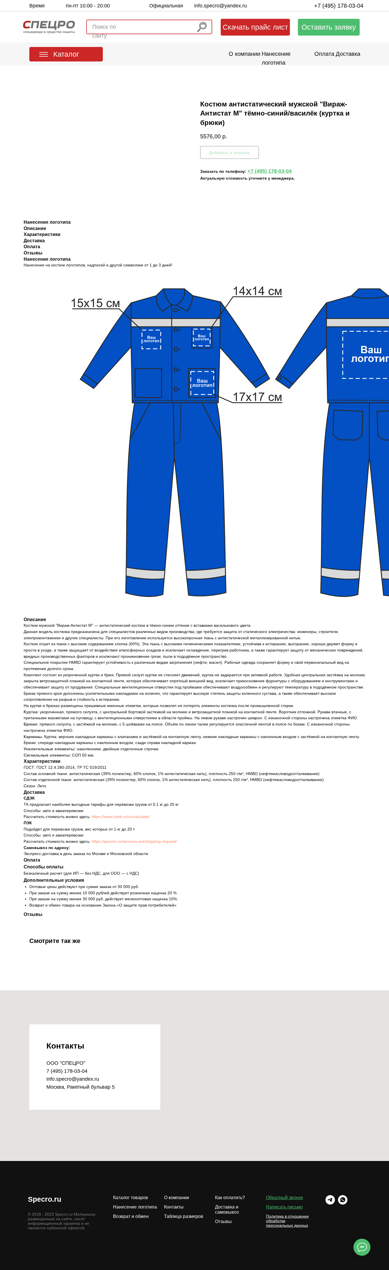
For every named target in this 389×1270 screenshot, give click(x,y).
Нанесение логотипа (135, 1207)
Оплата (324, 54)
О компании (244, 54)
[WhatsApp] (342, 1200)
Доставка (348, 54)
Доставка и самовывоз (227, 1209)
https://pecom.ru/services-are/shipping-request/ (134, 841)
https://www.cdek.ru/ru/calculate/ (121, 816)
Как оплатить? (230, 1197)
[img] (202, 27)
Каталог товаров (130, 1197)
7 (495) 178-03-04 (66, 1071)
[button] (329, 27)
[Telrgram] (330, 1200)
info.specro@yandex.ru (220, 6)
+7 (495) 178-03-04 (338, 6)
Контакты (174, 1207)
